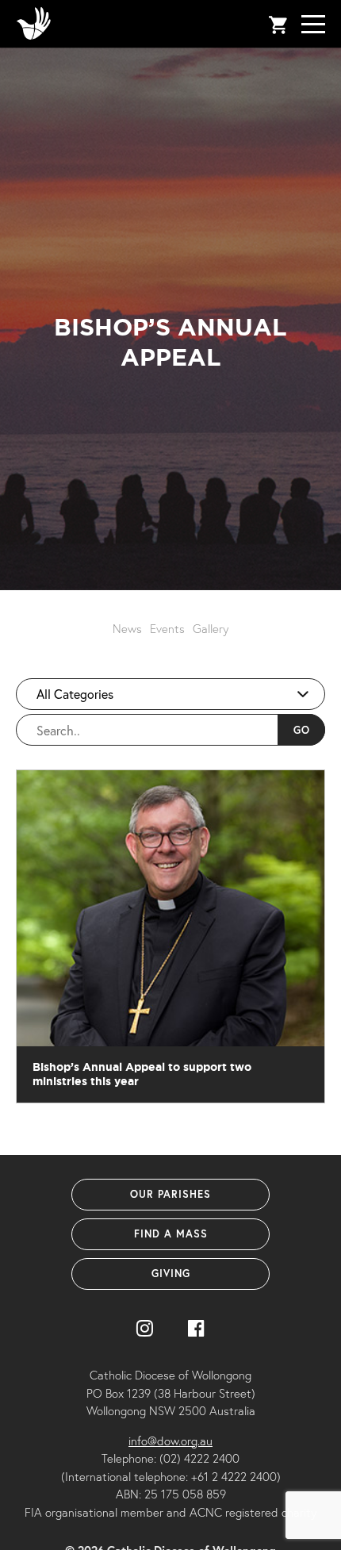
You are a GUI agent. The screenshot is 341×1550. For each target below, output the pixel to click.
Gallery (210, 628)
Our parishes (170, 1194)
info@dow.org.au (170, 1440)
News (127, 628)
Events (167, 628)
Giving (170, 1273)
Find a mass (171, 1234)
